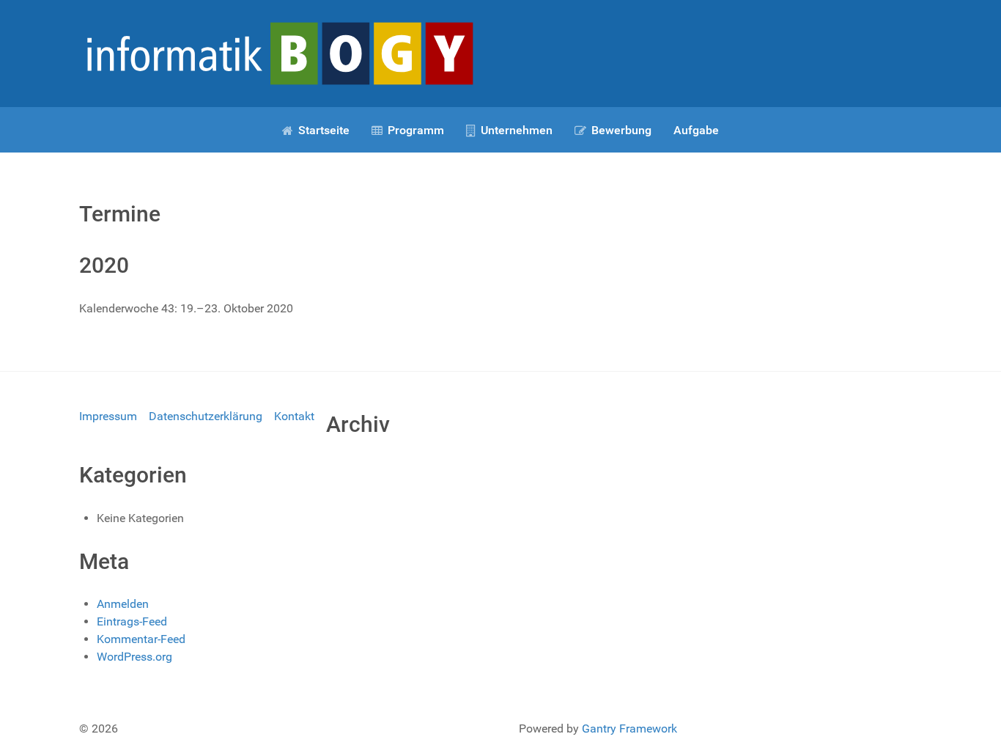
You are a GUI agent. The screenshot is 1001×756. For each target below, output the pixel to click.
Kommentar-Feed (141, 639)
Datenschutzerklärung (205, 416)
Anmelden (123, 604)
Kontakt (294, 416)
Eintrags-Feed (132, 621)
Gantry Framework (629, 728)
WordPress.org (134, 657)
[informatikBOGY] (278, 52)
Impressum (108, 416)
